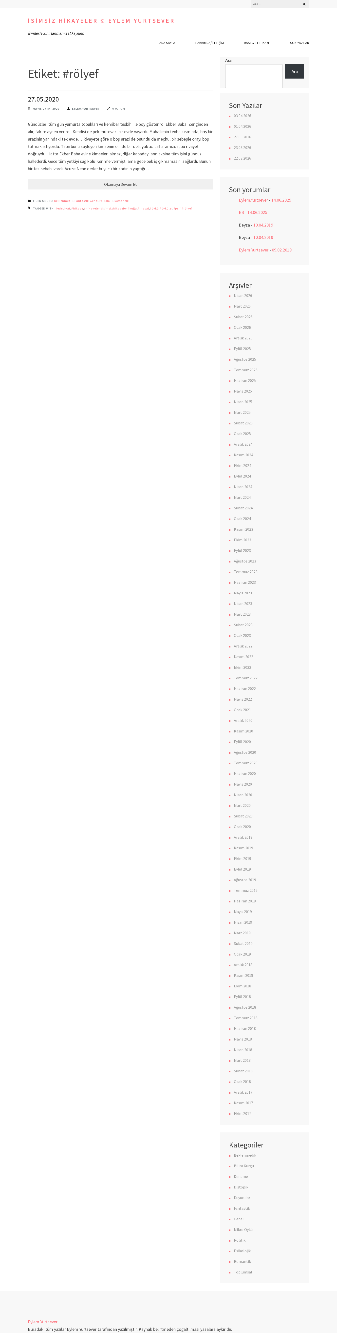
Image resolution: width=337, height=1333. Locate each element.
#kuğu (132, 208)
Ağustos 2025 (245, 359)
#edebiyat (63, 208)
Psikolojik (106, 201)
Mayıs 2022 (243, 699)
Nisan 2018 (243, 1049)
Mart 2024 (242, 497)
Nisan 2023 (243, 603)
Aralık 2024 (243, 444)
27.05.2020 (43, 99)
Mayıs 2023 (243, 592)
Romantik (121, 201)
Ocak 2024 (242, 518)
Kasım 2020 (243, 731)
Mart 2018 (242, 1060)
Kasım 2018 (243, 975)
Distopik (241, 1187)
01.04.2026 (242, 126)
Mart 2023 (242, 614)
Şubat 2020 (243, 815)
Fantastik (82, 201)
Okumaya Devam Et (120, 184)
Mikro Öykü (243, 1229)
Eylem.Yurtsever (85, 108)
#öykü (154, 208)
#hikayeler (92, 208)
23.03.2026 (242, 147)
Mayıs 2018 (243, 1039)
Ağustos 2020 (245, 752)
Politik (239, 1240)
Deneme (241, 1176)
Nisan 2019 (243, 922)
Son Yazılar (299, 43)
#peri (177, 208)
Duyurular (242, 1197)
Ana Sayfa (167, 43)
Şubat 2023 (243, 624)
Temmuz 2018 (246, 1017)
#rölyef (187, 208)
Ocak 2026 (242, 327)
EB (241, 212)
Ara (228, 60)
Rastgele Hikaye (257, 43)
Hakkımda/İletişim (209, 43)
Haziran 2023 (245, 582)
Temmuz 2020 (246, 762)
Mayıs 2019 (243, 911)
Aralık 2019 (243, 837)
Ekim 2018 (242, 985)
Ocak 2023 (242, 635)
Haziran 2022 (245, 688)
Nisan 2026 (243, 295)
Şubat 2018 (243, 1070)
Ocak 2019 (242, 954)
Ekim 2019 (242, 858)
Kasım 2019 (243, 847)
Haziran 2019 (245, 900)
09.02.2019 (282, 250)
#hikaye (77, 208)
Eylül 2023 (242, 550)
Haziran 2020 (245, 773)
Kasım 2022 (243, 656)
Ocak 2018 (242, 1081)
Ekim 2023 (242, 539)
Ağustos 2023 (245, 561)
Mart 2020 (242, 805)
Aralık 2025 (243, 337)
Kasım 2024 (243, 454)
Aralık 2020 (243, 720)
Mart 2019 (242, 932)
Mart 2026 (242, 306)
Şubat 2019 (243, 943)
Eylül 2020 (242, 741)
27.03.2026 (242, 136)
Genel (94, 201)
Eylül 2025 (242, 348)
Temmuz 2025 (246, 369)
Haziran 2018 (245, 1028)
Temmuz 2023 (246, 571)
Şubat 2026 (243, 316)
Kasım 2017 (243, 1102)
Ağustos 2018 (245, 1007)
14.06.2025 (281, 200)
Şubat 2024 (243, 507)
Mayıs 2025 (243, 391)
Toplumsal (243, 1272)
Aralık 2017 (243, 1092)
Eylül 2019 (242, 869)
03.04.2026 (242, 115)
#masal (143, 208)
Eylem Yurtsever (253, 250)
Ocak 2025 (242, 433)
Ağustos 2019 (245, 879)
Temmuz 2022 (246, 677)
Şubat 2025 (243, 422)
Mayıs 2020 (243, 784)
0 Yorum (118, 108)
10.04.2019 (263, 225)
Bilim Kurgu (244, 1165)
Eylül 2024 (242, 476)
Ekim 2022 (242, 667)
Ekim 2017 (242, 1113)
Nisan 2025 (243, 401)
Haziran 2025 (245, 380)
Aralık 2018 (243, 964)
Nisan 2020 (243, 794)
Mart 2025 (242, 412)
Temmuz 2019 (246, 890)
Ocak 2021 (242, 709)
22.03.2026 (242, 158)
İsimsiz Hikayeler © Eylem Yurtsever (101, 20)
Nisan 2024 (243, 486)
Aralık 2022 (243, 646)
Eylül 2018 (242, 996)
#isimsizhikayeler (114, 208)
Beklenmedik (64, 201)
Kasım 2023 (243, 529)
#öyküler (166, 208)
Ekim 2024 (242, 465)
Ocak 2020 (242, 826)
